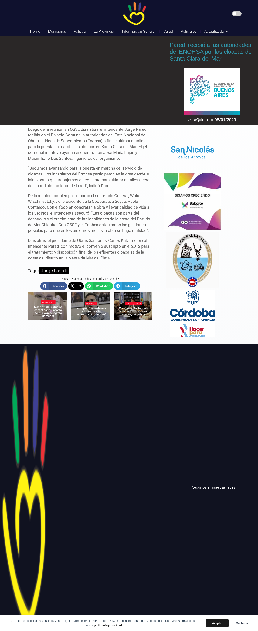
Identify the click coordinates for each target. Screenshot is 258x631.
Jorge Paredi (54, 270)
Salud (168, 31)
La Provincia (104, 31)
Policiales (188, 31)
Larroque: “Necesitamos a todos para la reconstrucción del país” (48, 311)
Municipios (57, 31)
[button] (53, 286)
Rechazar (242, 623)
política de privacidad (108, 625)
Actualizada (214, 31)
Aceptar (217, 623)
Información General (139, 31)
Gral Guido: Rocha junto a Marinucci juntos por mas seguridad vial (91, 311)
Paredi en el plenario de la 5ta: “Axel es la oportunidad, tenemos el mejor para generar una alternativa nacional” (133, 313)
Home (35, 31)
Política (80, 31)
